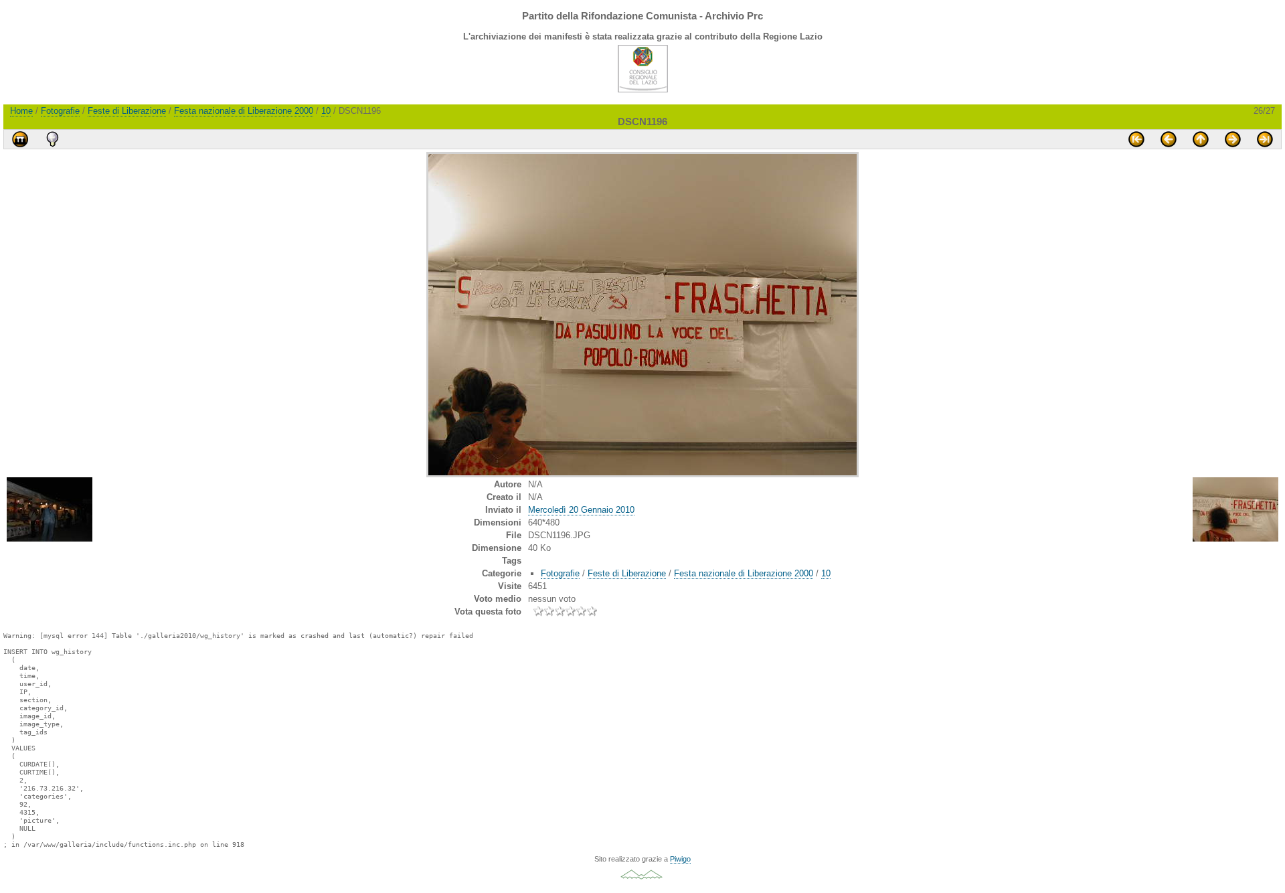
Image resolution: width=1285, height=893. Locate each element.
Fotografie (60, 111)
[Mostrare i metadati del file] (52, 139)
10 (326, 111)
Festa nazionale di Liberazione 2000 (243, 111)
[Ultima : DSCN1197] (1265, 139)
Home (21, 111)
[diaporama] (20, 139)
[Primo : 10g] (1136, 139)
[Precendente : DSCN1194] (1168, 139)
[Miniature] (1201, 139)
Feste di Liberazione (127, 111)
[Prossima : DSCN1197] (1233, 139)
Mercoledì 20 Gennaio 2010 (581, 510)
